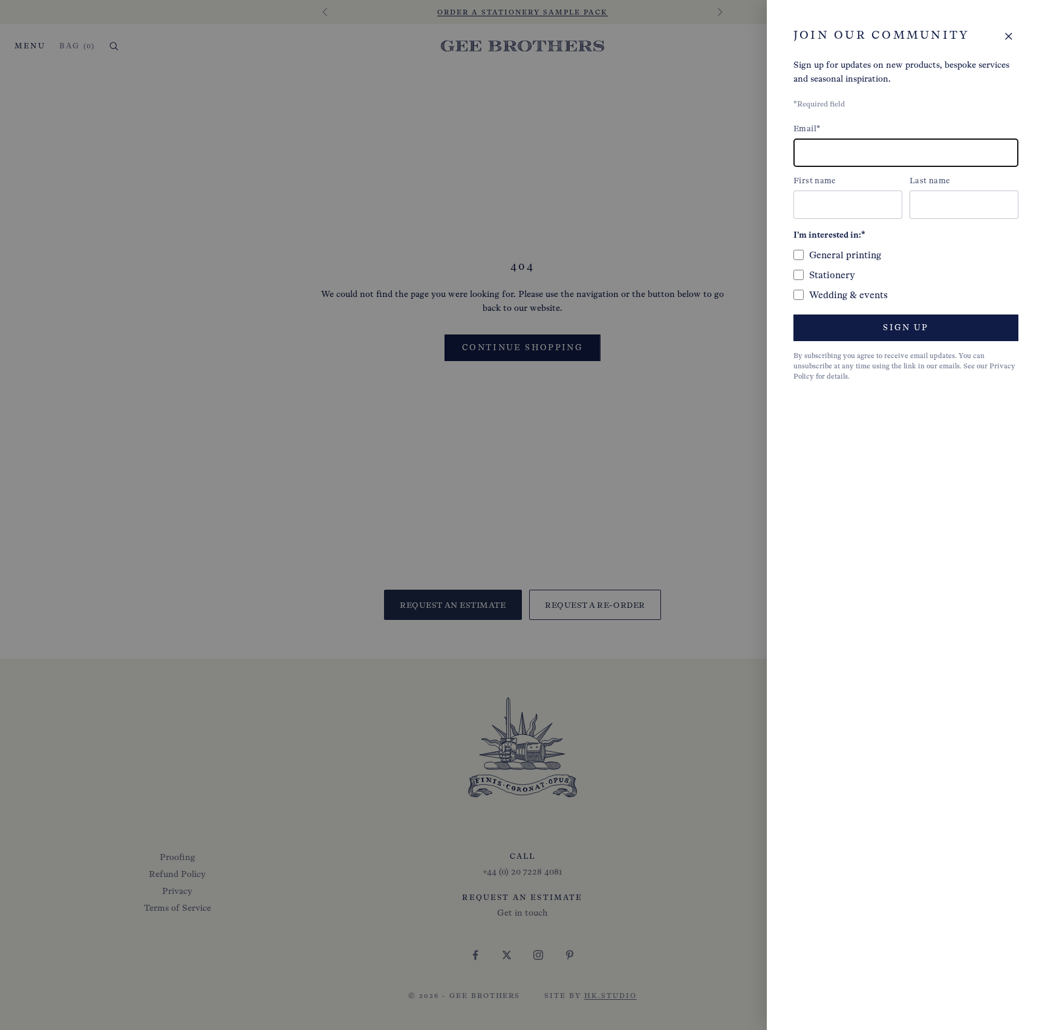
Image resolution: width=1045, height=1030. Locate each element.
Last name (930, 180)
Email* (806, 128)
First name (814, 180)
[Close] (1008, 36)
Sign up (905, 327)
